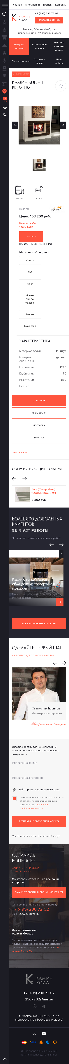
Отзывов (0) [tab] (39, 413)
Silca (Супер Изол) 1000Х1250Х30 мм (43, 491)
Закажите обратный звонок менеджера (39, 892)
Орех (30, 283)
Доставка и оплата (39, 61)
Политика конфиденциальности (39, 1054)
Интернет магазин (19, 46)
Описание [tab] (39, 400)
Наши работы (59, 61)
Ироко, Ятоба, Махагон (30, 299)
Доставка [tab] (39, 425)
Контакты (60, 4)
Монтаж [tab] (39, 437)
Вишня (30, 314)
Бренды (47, 4)
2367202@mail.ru (29, 913)
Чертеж (20, 198)
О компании (32, 4)
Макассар (30, 326)
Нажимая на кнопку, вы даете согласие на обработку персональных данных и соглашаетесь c (42, 803)
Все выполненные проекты (39, 623)
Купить (31, 236)
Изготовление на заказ (39, 46)
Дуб (30, 272)
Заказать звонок (49, 20)
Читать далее (19, 452)
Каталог (39, 198)
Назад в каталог (22, 74)
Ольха (30, 260)
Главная (17, 4)
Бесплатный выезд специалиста (39, 821)
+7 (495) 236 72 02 (46, 13)
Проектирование (21, 61)
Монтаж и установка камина (59, 46)
